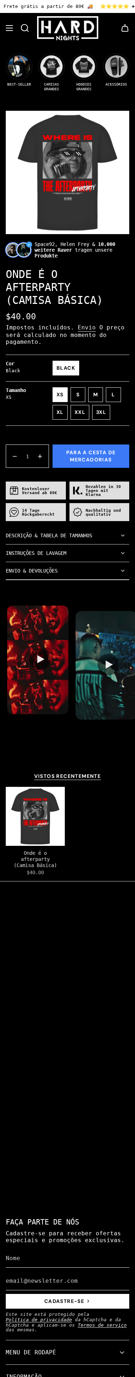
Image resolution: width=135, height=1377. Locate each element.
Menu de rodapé (31, 1352)
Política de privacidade (39, 1319)
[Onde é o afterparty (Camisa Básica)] (35, 816)
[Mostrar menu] (9, 28)
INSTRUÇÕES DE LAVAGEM (36, 553)
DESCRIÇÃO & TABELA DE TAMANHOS (49, 535)
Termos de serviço (102, 1325)
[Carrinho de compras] (124, 28)
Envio (87, 327)
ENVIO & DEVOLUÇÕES (32, 571)
